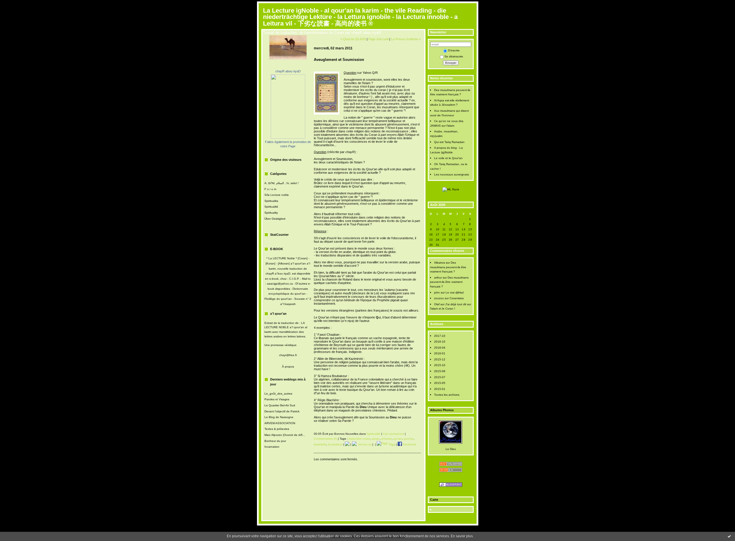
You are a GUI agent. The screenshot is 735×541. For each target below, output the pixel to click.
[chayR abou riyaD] (288, 137)
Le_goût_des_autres (278, 393)
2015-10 (439, 365)
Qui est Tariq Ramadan (449, 142)
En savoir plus (462, 536)
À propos (288, 366)
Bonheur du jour (275, 441)
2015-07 (439, 377)
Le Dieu (451, 449)
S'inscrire (454, 50)
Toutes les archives (446, 394)
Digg (391, 444)
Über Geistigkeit (274, 218)
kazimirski (320, 444)
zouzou (439, 298)
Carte (434, 499)
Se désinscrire (453, 56)
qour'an (409, 438)
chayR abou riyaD (288, 71)
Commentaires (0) (325, 438)
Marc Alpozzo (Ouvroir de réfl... (284, 434)
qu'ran (398, 438)
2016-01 (439, 353)
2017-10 (439, 335)
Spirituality (271, 212)
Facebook (409, 444)
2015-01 (439, 389)
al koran (386, 438)
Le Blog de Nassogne (278, 417)
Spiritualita (271, 200)
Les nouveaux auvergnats (451, 174)
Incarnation (271, 446)
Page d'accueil (378, 39)
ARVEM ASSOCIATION (279, 423)
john (437, 292)
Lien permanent (393, 433)
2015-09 (439, 371)
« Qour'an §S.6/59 (353, 39)
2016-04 (439, 347)
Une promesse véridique (280, 345)
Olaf (437, 304)
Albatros (439, 262)
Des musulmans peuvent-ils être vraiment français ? (448, 267)
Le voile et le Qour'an (448, 158)
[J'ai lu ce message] (729, 536)
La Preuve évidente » (406, 39)
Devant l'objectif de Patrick (281, 411)
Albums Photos (442, 410)
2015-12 (439, 359)
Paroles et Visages (276, 399)
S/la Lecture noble (276, 194)
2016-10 (439, 341)
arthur (438, 277)
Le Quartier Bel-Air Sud (279, 405)
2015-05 (439, 383)
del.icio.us (364, 444)
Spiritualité (271, 206)
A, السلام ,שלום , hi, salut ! (281, 183)
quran (376, 438)
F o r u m (270, 189)
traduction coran (359, 438)
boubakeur (335, 444)
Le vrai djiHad (455, 292)
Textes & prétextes (276, 428)
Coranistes (457, 298)
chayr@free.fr (288, 355)
